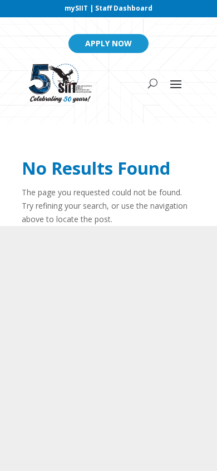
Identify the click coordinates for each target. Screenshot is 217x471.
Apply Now (108, 43)
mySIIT (76, 8)
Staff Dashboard (123, 8)
